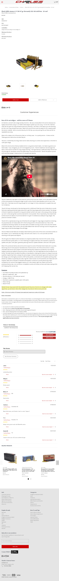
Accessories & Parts (35, 505)
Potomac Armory (6, 526)
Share (7, 374)
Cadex (3, 520)
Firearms (32, 497)
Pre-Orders (33, 515)
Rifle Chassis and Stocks (36, 501)
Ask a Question (49, 334)
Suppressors (33, 504)
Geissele (4, 512)
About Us (4, 504)
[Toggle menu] (2, 2)
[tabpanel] (10, 463)
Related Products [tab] (7, 445)
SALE (31, 496)
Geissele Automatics (35, 499)
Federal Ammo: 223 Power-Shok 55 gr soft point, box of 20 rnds (28, 470)
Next (57, 462)
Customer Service (6, 494)
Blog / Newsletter (34, 520)
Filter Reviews (6, 348)
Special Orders (34, 517)
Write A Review (49, 337)
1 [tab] (28, 479)
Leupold (4, 525)
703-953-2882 (7, 566)
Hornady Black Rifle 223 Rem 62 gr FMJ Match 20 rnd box (10, 470)
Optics (32, 502)
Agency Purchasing (6, 501)
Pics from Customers (7, 502)
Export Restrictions (6, 499)
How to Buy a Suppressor (36, 514)
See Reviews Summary (10, 356)
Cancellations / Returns (8, 497)
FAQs (31, 522)
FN (2, 523)
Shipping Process (6, 496)
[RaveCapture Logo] (50, 332)
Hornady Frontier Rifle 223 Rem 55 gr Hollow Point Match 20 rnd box (48, 470)
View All (3, 528)
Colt (3, 514)
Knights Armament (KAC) (36, 494)
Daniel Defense (5, 515)
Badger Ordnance (6, 518)
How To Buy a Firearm (35, 512)
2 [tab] (30, 479)
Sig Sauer (4, 522)
